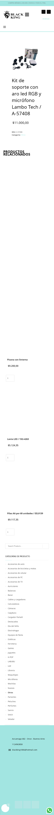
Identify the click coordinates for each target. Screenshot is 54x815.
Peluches (12, 701)
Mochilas (12, 683)
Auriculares (13, 586)
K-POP (10, 657)
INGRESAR (45, 19)
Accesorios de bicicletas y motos (22, 568)
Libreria (11, 670)
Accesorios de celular (17, 573)
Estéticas (12, 639)
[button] (35, 51)
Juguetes (11, 652)
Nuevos (11, 688)
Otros (23, 135)
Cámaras (12, 608)
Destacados (13, 621)
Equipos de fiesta (15, 635)
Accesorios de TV (15, 582)
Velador (11, 719)
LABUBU (11, 661)
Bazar (10, 595)
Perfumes (12, 706)
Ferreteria (12, 644)
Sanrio (11, 710)
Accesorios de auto (16, 564)
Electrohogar (13, 630)
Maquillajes (13, 675)
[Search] (45, 546)
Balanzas (12, 590)
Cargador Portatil (15, 617)
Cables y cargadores (17, 599)
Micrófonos (13, 679)
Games (11, 648)
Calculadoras (13, 604)
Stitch (10, 714)
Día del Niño (13, 626)
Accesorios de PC (15, 577)
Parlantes (12, 697)
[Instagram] (43, 12)
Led (9, 666)
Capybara (12, 613)
